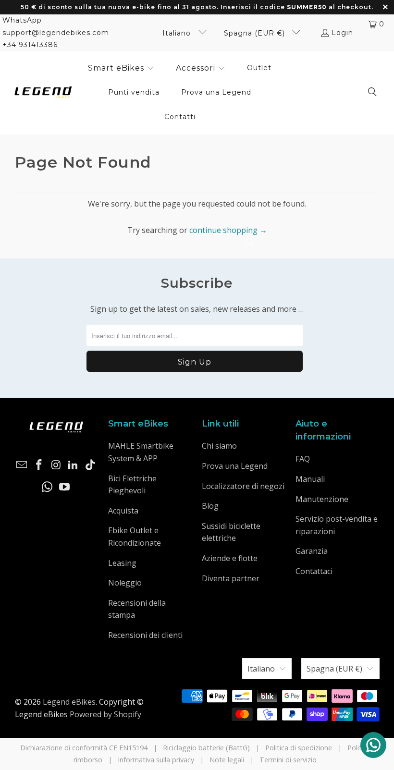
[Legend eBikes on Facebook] (39, 465)
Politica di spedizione (298, 747)
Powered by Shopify (105, 714)
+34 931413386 (30, 44)
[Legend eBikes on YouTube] (65, 487)
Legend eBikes (69, 702)
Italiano (177, 33)
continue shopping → (228, 230)
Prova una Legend (235, 466)
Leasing (122, 563)
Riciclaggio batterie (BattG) (206, 747)
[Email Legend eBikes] (22, 465)
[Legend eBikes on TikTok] (90, 465)
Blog (210, 506)
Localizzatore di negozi (243, 486)
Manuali (310, 479)
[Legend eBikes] (43, 93)
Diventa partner (230, 578)
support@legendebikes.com (55, 32)
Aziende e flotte (230, 558)
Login (342, 32)
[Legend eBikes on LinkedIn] (73, 465)
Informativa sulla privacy (156, 759)
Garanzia (312, 551)
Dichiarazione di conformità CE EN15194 (84, 747)
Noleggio (125, 582)
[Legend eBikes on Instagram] (56, 465)
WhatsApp (22, 20)
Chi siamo (219, 445)
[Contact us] (373, 745)
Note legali (226, 759)
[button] (121, 68)
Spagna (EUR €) (255, 33)
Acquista (123, 510)
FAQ (303, 458)
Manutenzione (322, 499)
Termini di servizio (288, 759)
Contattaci (314, 571)
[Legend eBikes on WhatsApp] (47, 487)
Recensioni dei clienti (145, 635)
